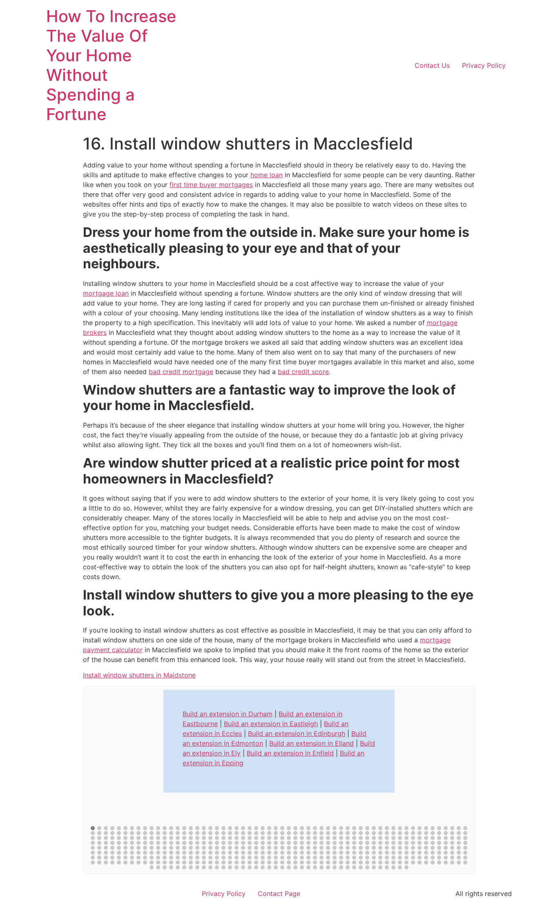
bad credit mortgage (181, 372)
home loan (266, 175)
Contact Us (432, 65)
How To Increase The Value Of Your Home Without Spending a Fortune (111, 65)
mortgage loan (106, 293)
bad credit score (303, 372)
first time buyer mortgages (211, 185)
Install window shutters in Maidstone (139, 675)
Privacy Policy (484, 65)
